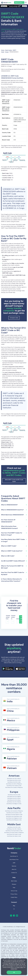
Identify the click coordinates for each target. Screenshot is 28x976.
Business (14, 866)
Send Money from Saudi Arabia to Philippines (14, 832)
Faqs (14, 887)
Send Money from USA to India (14, 782)
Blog (14, 905)
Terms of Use (14, 890)
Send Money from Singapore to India (14, 818)
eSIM (14, 862)
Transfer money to (12, 617)
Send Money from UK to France (14, 798)
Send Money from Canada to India (14, 785)
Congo (7, 52)
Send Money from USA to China (14, 780)
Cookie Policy (14, 968)
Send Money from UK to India (14, 794)
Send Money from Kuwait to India (14, 834)
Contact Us (14, 872)
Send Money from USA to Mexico (14, 778)
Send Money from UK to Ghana (14, 800)
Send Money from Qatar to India (14, 836)
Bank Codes (8, 50)
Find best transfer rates (21, 619)
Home (2, 50)
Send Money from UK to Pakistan (14, 801)
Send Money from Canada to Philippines (14, 787)
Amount (16, 618)
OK (14, 972)
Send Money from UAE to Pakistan (14, 829)
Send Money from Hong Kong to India (14, 816)
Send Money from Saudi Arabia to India (14, 830)
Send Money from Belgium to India (14, 803)
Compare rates (14, 318)
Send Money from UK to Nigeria (14, 796)
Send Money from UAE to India (14, 827)
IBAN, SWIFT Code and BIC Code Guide (14, 480)
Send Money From (14, 859)
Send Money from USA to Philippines (14, 783)
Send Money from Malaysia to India (14, 819)
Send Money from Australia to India (14, 812)
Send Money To (14, 856)
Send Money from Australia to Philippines (14, 811)
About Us (14, 869)
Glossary (14, 884)
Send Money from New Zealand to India (14, 814)
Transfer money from (7, 617)
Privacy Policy (19, 967)
